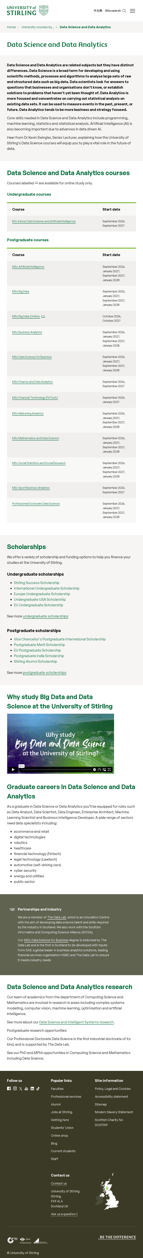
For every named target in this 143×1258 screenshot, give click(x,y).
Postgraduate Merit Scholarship (39, 644)
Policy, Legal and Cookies (113, 1089)
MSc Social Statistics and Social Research (39, 463)
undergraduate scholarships (45, 616)
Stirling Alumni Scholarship (35, 661)
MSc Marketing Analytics (28, 413)
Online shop (59, 1135)
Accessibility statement (111, 1096)
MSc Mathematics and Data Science (35, 438)
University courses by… (37, 27)
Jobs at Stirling (61, 1112)
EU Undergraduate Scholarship (38, 605)
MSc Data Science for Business (32, 357)
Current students (63, 1151)
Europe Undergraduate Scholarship (42, 594)
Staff (54, 1159)
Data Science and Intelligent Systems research (76, 1022)
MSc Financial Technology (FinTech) (35, 397)
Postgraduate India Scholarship (39, 656)
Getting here (60, 1120)
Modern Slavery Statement (114, 1112)
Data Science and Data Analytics (85, 27)
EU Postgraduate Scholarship (37, 650)
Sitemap (101, 1104)
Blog (54, 1143)
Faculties (57, 1089)
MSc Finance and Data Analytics (32, 381)
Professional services (66, 1096)
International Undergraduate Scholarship (46, 588)
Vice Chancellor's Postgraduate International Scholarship (60, 639)
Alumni (56, 1104)
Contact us (59, 1183)
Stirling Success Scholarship (36, 583)
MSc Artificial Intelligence (28, 266)
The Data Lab (56, 917)
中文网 (98, 10)
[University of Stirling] (27, 10)
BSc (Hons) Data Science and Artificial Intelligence (44, 221)
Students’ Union (62, 1128)
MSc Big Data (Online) (26, 316)
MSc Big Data (20, 291)
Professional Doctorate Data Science (36, 503)
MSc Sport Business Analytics (31, 487)
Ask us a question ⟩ (64, 1214)
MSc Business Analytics (27, 332)
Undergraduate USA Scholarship (40, 599)
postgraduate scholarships (44, 672)
